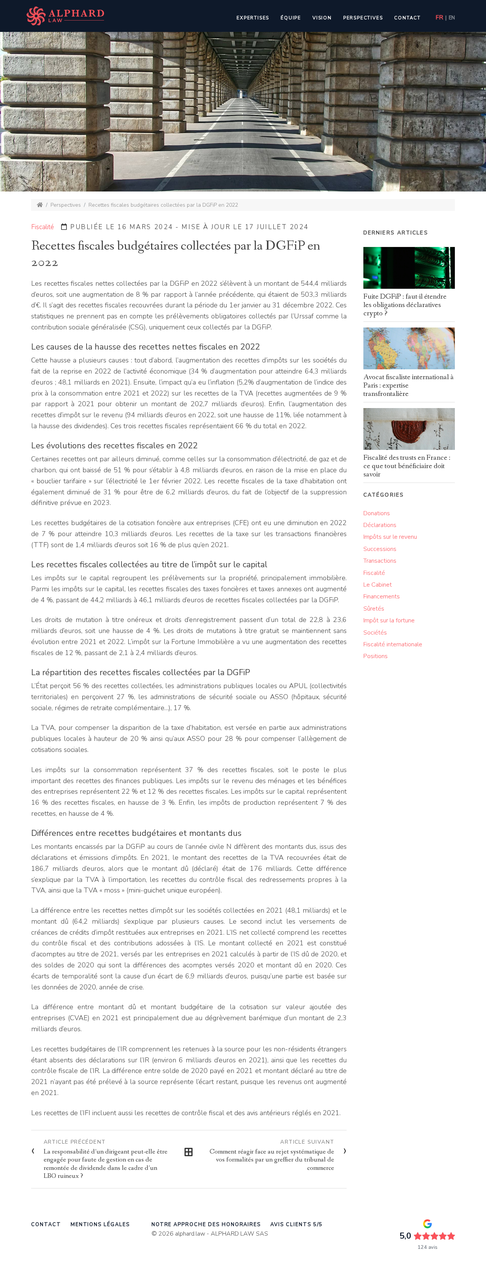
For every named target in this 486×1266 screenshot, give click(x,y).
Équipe (291, 18)
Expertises (253, 18)
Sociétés (375, 632)
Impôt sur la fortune (389, 620)
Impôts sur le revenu (390, 537)
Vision (322, 18)
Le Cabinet (377, 585)
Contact (407, 18)
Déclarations (379, 525)
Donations (376, 513)
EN (452, 17)
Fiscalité (42, 227)
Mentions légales (100, 1224)
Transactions (379, 561)
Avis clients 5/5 (296, 1224)
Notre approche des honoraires (206, 1224)
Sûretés (373, 609)
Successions (379, 549)
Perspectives (363, 18)
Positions (375, 656)
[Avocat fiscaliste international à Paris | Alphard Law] (40, 205)
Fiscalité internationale (392, 644)
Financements (381, 596)
